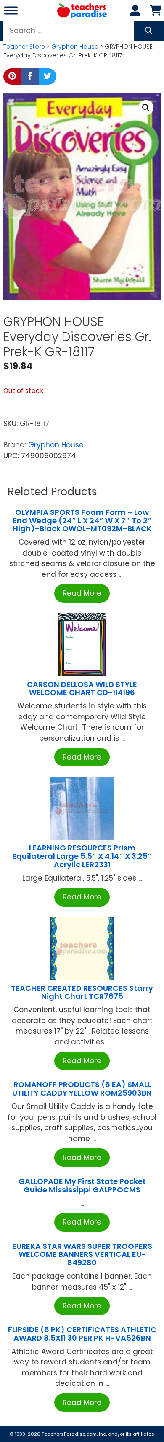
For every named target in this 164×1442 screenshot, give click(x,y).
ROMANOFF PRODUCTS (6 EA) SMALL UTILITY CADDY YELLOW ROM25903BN (82, 1088)
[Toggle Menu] (11, 10)
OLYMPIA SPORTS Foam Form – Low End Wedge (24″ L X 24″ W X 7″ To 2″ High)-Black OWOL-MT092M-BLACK (82, 520)
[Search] (148, 31)
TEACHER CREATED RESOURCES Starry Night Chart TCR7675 (82, 992)
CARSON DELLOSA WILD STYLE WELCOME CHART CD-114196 (82, 688)
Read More (82, 593)
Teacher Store (24, 46)
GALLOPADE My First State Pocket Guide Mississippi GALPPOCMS (82, 1185)
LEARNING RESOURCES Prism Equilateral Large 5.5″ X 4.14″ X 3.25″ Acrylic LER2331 (82, 856)
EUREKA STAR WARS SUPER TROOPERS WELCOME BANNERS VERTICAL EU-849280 (82, 1254)
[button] (145, 107)
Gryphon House (74, 46)
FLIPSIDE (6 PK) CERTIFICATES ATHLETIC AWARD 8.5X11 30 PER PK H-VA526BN (82, 1333)
